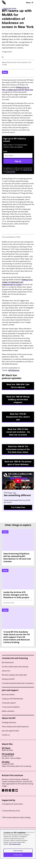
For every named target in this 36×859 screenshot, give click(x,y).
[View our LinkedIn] (13, 791)
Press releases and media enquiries (15, 726)
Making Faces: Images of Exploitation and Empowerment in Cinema (17, 282)
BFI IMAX (6, 762)
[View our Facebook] (6, 791)
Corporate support (9, 703)
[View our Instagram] (10, 791)
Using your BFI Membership (12, 699)
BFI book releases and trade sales (14, 675)
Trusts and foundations (11, 707)
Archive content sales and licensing (15, 666)
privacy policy (10, 172)
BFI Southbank (8, 754)
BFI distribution (8, 662)
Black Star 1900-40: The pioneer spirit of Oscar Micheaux (18, 462)
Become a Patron (8, 694)
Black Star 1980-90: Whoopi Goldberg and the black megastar (18, 399)
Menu (28, 2)
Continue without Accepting (27, 832)
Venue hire (6, 671)
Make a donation (8, 711)
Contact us (6, 735)
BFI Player (6, 748)
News (5, 72)
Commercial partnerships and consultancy (18, 683)
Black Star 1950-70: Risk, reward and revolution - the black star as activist (18, 432)
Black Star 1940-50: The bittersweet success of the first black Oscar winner (18, 449)
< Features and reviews (9, 8)
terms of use (27, 170)
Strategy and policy (9, 722)
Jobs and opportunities (10, 731)
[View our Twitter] (3, 791)
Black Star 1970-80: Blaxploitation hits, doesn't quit (18, 417)
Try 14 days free (18, 507)
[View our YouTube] (16, 791)
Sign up (18, 161)
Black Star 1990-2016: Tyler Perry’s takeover (18, 385)
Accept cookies (18, 855)
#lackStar (14, 370)
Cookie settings (18, 850)
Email (5, 151)
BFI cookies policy (15, 844)
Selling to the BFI (8, 679)
